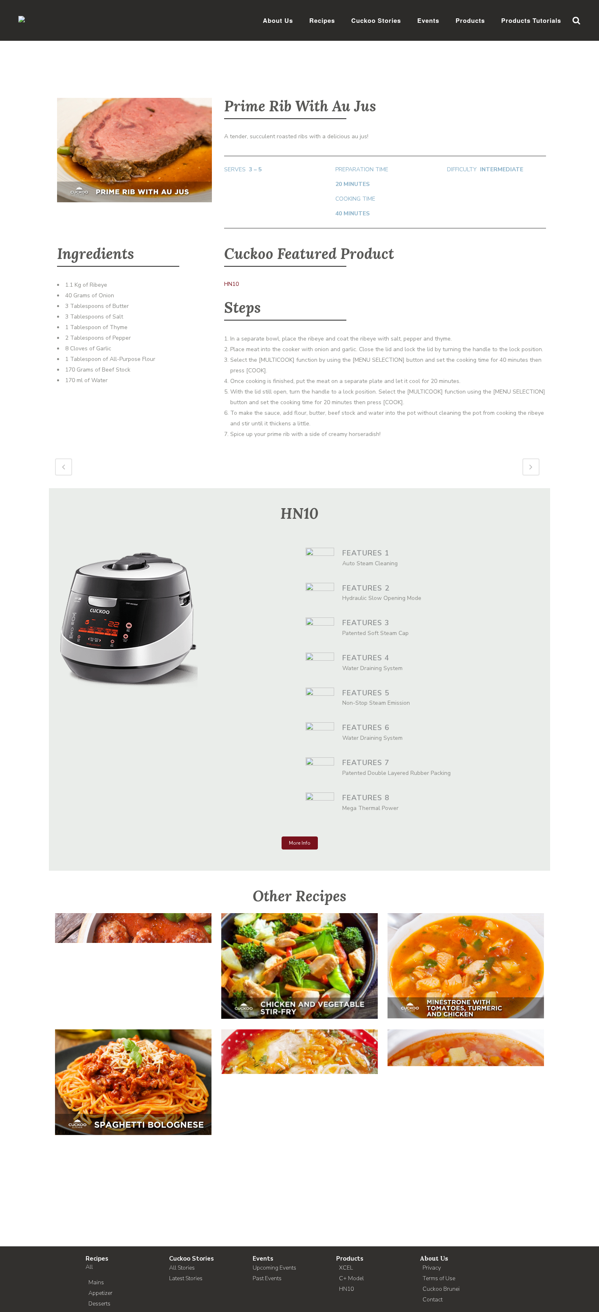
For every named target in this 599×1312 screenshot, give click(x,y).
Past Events (267, 1278)
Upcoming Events (274, 1268)
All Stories (182, 1268)
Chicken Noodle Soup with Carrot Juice (299, 1074)
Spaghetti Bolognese (133, 1074)
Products (349, 1258)
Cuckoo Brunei (441, 1289)
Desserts (99, 1304)
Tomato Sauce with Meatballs (133, 957)
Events (263, 1258)
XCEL (346, 1268)
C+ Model (351, 1278)
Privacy (432, 1268)
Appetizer (100, 1293)
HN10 (231, 284)
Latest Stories (186, 1278)
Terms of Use (439, 1278)
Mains (96, 1282)
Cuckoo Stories (191, 1258)
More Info (300, 843)
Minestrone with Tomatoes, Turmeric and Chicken (465, 957)
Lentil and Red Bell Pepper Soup (465, 1074)
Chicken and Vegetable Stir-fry (299, 958)
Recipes (97, 1258)
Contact (433, 1299)
